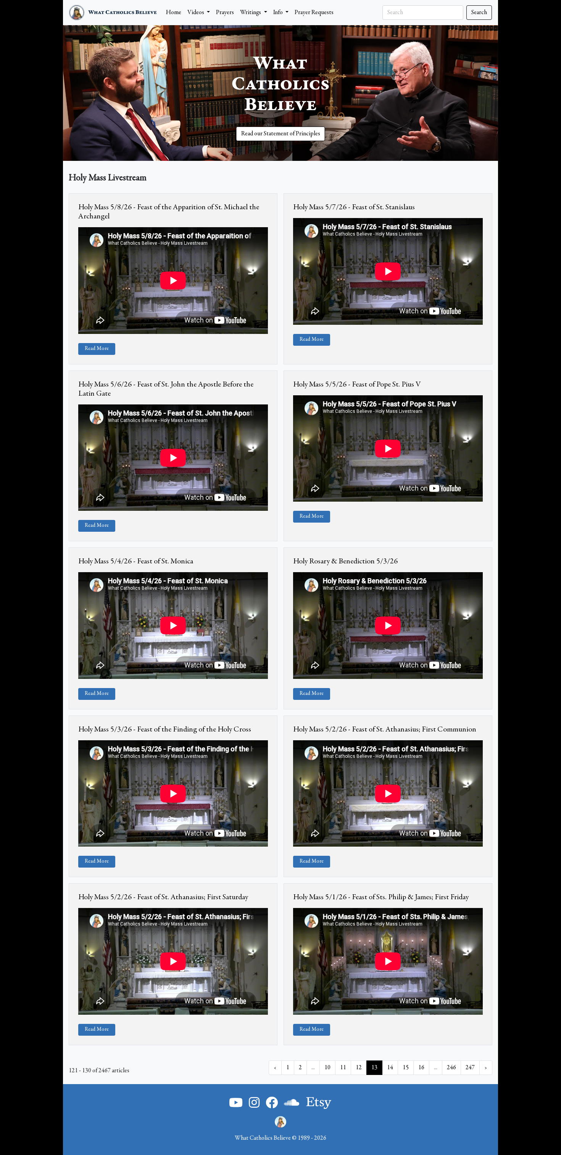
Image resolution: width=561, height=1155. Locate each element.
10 (327, 1068)
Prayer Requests (314, 13)
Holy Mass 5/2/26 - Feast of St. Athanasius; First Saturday (163, 897)
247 (470, 1068)
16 (421, 1068)
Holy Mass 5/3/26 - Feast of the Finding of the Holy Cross (164, 729)
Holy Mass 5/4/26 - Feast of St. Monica (135, 561)
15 (406, 1068)
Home (173, 13)
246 (451, 1068)
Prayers (225, 13)
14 (390, 1068)
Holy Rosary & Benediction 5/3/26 (345, 561)
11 (343, 1068)
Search (479, 13)
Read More (97, 348)
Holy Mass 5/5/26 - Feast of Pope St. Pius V (357, 384)
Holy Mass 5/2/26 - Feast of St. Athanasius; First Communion (384, 729)
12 (359, 1068)
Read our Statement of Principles (280, 134)
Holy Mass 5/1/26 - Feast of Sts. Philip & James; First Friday (381, 897)
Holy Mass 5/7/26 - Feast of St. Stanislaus (354, 207)
